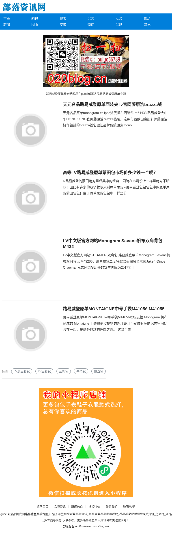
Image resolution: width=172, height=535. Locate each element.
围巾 (34, 24)
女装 (119, 18)
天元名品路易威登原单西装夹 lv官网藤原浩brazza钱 (112, 104)
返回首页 (42, 506)
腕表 (63, 18)
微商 (91, 24)
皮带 (63, 24)
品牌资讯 (60, 506)
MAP (132, 506)
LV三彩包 (44, 371)
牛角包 (81, 371)
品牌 (119, 24)
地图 (126, 506)
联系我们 (111, 506)
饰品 (147, 18)
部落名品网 (70, 526)
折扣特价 (94, 506)
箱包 (34, 18)
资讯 (147, 24)
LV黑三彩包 (22, 371)
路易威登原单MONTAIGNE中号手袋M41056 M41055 (114, 308)
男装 (91, 18)
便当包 (98, 371)
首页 (6, 18)
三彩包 (63, 371)
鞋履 (6, 24)
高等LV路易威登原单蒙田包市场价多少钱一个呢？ (110, 172)
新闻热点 (77, 506)
